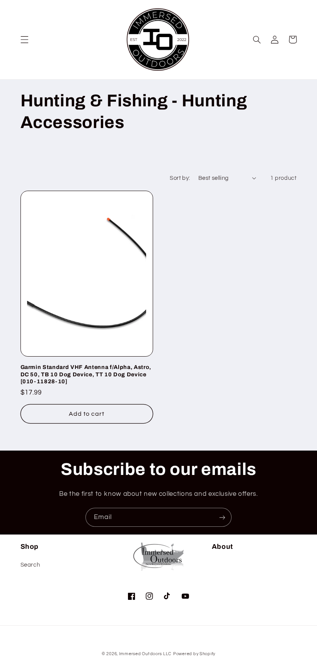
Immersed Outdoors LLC (145, 654)
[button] (24, 39)
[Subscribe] (222, 517)
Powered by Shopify (194, 654)
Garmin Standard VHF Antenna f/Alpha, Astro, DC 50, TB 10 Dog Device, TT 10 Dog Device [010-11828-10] (85, 374)
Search (30, 565)
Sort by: (180, 178)
